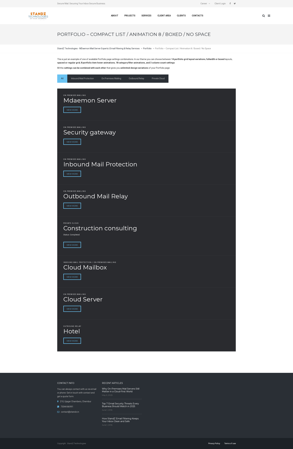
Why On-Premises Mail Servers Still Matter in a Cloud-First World (120, 390)
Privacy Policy (214, 443)
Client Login (220, 3)
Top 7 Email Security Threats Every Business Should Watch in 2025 (120, 405)
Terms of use (230, 443)
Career (204, 3)
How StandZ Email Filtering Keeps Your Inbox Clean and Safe (120, 420)
